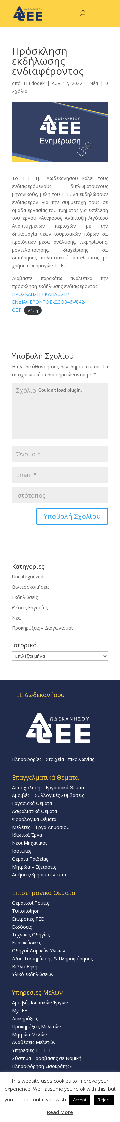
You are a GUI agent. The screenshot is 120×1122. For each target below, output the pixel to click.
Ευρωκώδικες (26, 942)
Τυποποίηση (26, 911)
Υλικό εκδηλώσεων (33, 974)
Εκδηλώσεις (25, 597)
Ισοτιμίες (21, 851)
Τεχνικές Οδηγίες (31, 934)
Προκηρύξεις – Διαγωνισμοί (42, 628)
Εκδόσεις (22, 927)
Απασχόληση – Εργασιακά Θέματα (49, 787)
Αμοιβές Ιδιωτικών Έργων (40, 1002)
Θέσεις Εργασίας (30, 607)
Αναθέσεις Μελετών (34, 1042)
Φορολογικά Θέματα (34, 819)
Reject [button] (104, 1100)
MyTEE (19, 1010)
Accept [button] (79, 1100)
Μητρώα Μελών (29, 1034)
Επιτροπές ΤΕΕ (28, 919)
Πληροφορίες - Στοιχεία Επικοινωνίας (53, 759)
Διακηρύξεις (25, 1018)
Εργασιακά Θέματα (32, 803)
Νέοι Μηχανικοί (29, 843)
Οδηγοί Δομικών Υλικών (38, 950)
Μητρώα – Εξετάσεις (34, 867)
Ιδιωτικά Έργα (27, 835)
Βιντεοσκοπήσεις (30, 587)
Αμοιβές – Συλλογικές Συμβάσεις (48, 795)
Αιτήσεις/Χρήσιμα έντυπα (39, 874)
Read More (60, 1112)
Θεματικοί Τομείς (30, 903)
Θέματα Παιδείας (30, 859)
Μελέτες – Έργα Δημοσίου (41, 827)
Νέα (93, 83)
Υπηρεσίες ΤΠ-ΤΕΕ (32, 1050)
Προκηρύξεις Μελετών (36, 1026)
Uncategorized (27, 576)
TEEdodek (34, 83)
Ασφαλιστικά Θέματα (34, 811)
